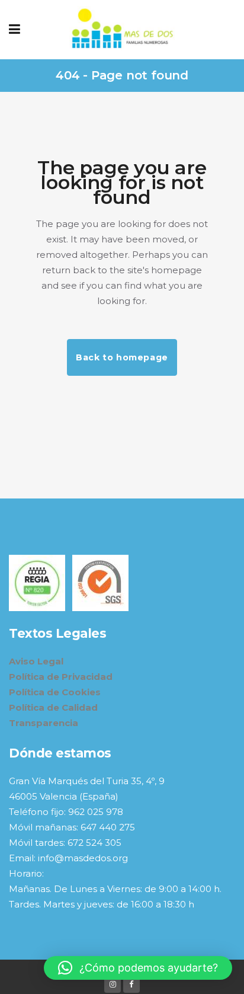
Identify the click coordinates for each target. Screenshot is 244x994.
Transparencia (43, 722)
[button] (138, 968)
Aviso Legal (36, 661)
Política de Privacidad (61, 676)
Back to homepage (122, 357)
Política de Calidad (53, 707)
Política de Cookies (55, 692)
